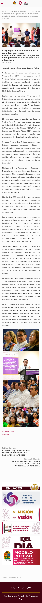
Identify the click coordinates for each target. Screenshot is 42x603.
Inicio (4, 11)
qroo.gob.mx (6, 434)
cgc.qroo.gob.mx (8, 431)
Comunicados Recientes (18, 11)
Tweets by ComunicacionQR (12, 577)
